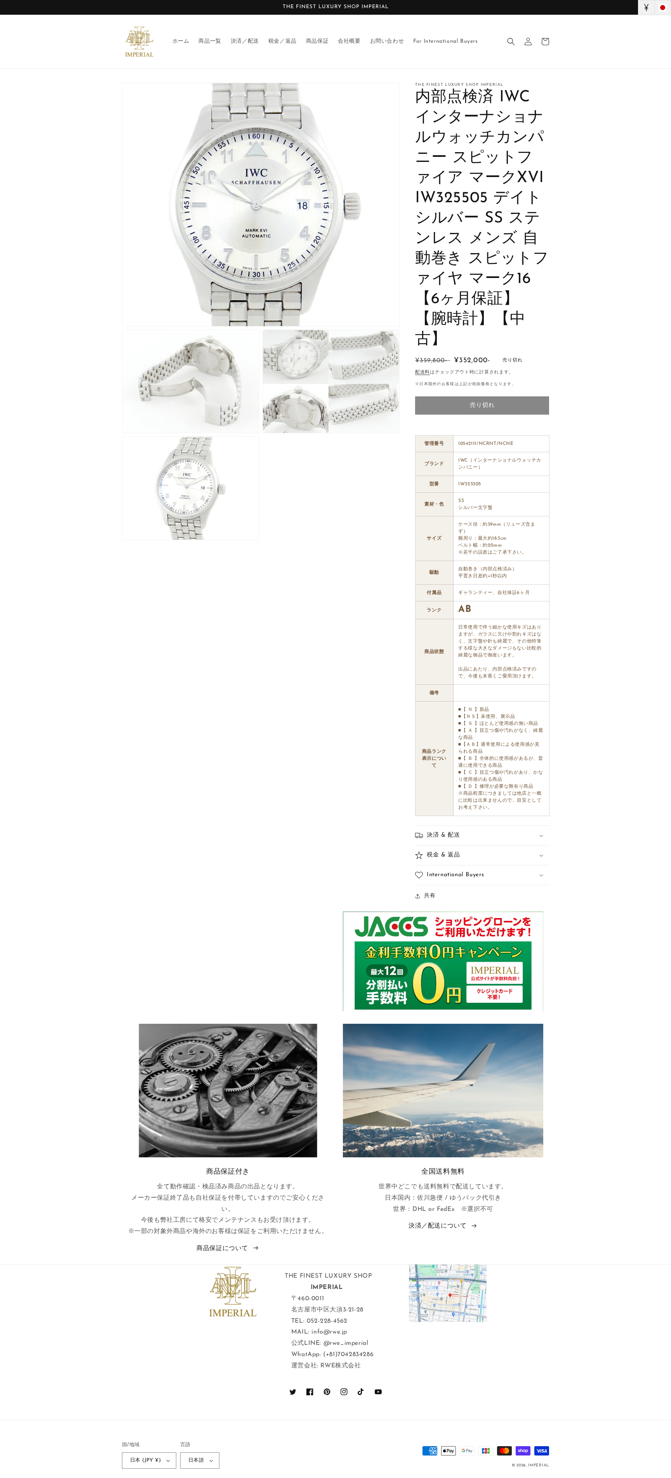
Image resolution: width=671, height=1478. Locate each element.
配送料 (422, 372)
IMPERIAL (538, 1465)
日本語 (196, 1460)
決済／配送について (437, 1226)
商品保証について (222, 1248)
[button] (511, 41)
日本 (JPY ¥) (145, 1460)
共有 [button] (429, 896)
